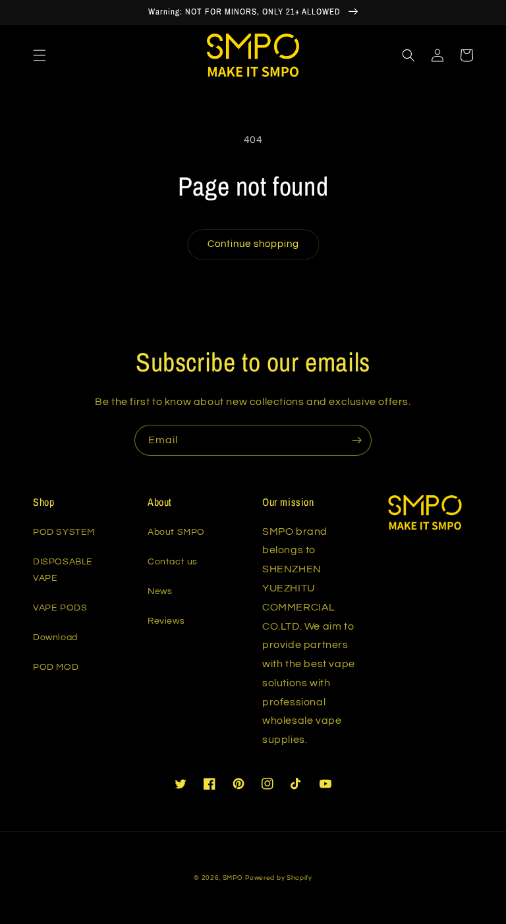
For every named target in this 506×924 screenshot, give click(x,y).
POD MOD (55, 667)
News (160, 591)
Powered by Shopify (278, 878)
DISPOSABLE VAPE (63, 570)
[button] (39, 55)
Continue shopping (253, 244)
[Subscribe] (356, 440)
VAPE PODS (60, 607)
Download (55, 637)
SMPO (233, 878)
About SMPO (176, 532)
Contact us (173, 561)
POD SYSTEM (64, 532)
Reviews (166, 621)
